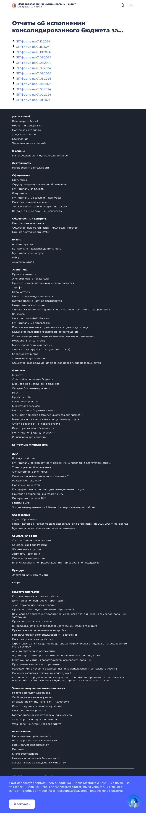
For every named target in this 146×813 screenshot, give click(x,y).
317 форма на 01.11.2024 (33, 46)
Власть (16, 239)
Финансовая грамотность (29, 358)
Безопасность (21, 731)
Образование (21, 514)
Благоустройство (23, 458)
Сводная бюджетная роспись (31, 388)
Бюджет (17, 375)
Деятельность (21, 163)
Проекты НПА (21, 397)
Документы (19, 193)
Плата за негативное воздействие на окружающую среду (50, 327)
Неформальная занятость (28, 340)
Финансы (18, 370)
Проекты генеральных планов (32, 621)
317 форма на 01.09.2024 (33, 57)
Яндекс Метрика (84, 783)
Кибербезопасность (25, 753)
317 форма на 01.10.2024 (33, 52)
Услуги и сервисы (24, 134)
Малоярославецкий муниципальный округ (40, 155)
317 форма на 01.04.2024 (33, 84)
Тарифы (17, 287)
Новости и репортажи (27, 125)
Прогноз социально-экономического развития (43, 283)
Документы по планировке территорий (38, 600)
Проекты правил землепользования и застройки (44, 634)
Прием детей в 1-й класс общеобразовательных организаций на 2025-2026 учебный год (70, 523)
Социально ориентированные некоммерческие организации (53, 336)
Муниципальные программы (31, 322)
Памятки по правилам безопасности (36, 758)
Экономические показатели (30, 278)
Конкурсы (18, 314)
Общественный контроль (29, 218)
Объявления (20, 138)
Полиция (18, 749)
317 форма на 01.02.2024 (33, 94)
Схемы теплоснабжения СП (30, 471)
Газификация (21, 502)
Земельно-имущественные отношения (38, 688)
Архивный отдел (23, 262)
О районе (18, 151)
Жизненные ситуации (26, 549)
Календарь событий (25, 121)
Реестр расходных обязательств (33, 428)
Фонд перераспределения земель (35, 719)
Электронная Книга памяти (30, 574)
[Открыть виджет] (134, 801)
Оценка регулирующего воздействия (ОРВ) (41, 349)
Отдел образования (25, 519)
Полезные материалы (26, 130)
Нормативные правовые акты (31, 736)
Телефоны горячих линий (29, 143)
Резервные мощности (26, 480)
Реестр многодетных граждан (31, 692)
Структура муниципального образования (39, 184)
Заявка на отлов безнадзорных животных (39, 762)
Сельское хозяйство (25, 354)
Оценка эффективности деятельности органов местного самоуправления (61, 309)
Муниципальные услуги (28, 253)
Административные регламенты (33, 651)
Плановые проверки (26, 401)
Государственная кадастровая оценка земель (42, 715)
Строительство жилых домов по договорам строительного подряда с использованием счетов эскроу (69, 645)
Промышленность (24, 274)
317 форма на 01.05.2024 (33, 78)
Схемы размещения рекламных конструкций (41, 673)
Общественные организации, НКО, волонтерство (45, 227)
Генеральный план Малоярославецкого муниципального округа (54, 625)
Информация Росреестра (29, 710)
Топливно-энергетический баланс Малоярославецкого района (53, 507)
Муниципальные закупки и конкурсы (36, 197)
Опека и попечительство (28, 558)
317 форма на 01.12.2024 (33, 41)
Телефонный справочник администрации (39, 206)
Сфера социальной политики (31, 540)
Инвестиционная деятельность (32, 296)
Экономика (19, 269)
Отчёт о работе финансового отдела (36, 423)
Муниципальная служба (28, 188)
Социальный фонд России (29, 544)
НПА (15, 392)
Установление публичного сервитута (36, 723)
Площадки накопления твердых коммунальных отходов (48, 489)
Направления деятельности (30, 167)
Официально (21, 175)
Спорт (16, 582)
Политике (116, 790)
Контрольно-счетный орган (30, 444)
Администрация (22, 244)
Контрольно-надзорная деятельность (36, 248)
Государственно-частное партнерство (37, 300)
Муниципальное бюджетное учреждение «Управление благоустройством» (62, 462)
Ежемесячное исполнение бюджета (35, 383)
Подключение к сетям (26, 485)
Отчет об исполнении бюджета (32, 379)
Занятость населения (26, 553)
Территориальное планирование (34, 605)
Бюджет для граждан (26, 406)
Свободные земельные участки (32, 697)
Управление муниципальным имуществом (40, 701)
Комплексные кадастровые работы (35, 596)
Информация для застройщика (32, 639)
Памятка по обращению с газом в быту (37, 493)
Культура (18, 570)
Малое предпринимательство (32, 345)
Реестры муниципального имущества (37, 706)
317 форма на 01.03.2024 (33, 89)
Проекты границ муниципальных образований (43, 609)
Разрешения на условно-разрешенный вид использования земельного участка (64, 668)
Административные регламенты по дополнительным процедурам (56, 655)
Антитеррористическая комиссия (34, 740)
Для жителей (21, 116)
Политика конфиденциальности (33, 432)
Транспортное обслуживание (31, 467)
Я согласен (22, 804)
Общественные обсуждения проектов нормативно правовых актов (56, 362)
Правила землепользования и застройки (39, 630)
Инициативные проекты (28, 223)
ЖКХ (15, 453)
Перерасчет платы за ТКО (29, 498)
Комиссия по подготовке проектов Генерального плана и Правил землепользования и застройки (69, 615)
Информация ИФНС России (30, 318)
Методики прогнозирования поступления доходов (45, 419)
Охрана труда (21, 292)
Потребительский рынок (28, 305)
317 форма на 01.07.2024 (33, 68)
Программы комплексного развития (36, 664)
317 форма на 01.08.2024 (33, 62)
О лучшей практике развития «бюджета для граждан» (47, 414)
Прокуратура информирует (30, 744)
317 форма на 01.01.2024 (33, 100)
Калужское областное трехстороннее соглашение (45, 331)
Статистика (19, 179)
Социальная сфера (24, 535)
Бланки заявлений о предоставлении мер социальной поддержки (56, 562)
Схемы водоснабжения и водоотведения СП (41, 476)
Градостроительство (26, 591)
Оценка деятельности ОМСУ (31, 232)
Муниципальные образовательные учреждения (43, 528)
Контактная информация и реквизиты (37, 211)
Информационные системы (30, 202)
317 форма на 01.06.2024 (33, 73)
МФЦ (15, 257)
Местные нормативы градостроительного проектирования (51, 660)
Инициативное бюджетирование (34, 410)
